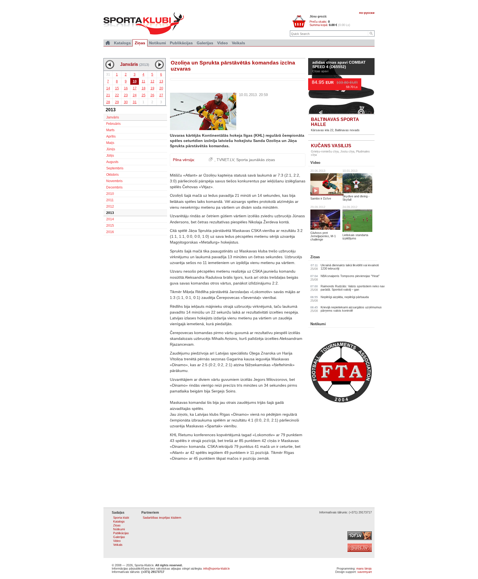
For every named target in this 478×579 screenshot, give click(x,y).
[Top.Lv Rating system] (359, 539)
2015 (110, 226)
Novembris (114, 181)
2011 (110, 200)
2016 (110, 232)
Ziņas (315, 257)
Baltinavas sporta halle (335, 122)
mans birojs (364, 568)
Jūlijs (110, 155)
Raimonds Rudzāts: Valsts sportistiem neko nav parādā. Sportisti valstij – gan (353, 288)
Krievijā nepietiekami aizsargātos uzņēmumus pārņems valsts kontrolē (351, 309)
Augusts (112, 162)
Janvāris (112, 117)
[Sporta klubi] (107, 43)
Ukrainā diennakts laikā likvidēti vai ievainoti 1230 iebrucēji (350, 266)
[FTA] (341, 401)
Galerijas (205, 43)
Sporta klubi (121, 517)
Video (315, 163)
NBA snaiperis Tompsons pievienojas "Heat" (350, 276)
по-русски (367, 12)
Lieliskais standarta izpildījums (355, 236)
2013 (110, 213)
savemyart (364, 571)
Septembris (114, 168)
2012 (110, 206)
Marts (110, 130)
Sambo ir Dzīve (320, 198)
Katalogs (122, 43)
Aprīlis (111, 136)
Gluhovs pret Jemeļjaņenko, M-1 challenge (323, 236)
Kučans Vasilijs (331, 145)
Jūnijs (110, 149)
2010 (110, 194)
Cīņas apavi (320, 71)
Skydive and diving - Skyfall (356, 198)
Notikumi (318, 324)
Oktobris (112, 175)
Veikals (238, 43)
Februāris (113, 124)
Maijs (110, 143)
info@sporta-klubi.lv (216, 568)
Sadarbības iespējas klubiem (162, 517)
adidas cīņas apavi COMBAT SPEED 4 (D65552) (339, 64)
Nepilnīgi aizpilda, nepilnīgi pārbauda (345, 297)
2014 (110, 219)
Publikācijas (181, 43)
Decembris (114, 187)
